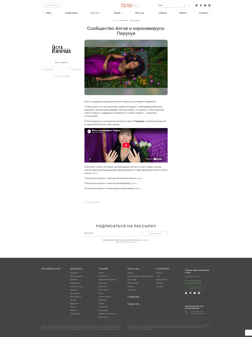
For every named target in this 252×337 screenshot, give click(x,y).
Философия (103, 310)
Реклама (159, 283)
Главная (115, 20)
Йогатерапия (75, 293)
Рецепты (130, 286)
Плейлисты (103, 300)
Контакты (159, 286)
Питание (73, 310)
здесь (95, 173)
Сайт (158, 276)
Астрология (103, 276)
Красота (73, 300)
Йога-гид (139, 13)
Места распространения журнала (140, 276)
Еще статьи (103, 283)
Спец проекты (75, 314)
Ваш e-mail (88, 233)
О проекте (203, 13)
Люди (101, 293)
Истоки (101, 273)
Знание (117, 13)
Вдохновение (104, 317)
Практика (94, 13)
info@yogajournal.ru (192, 276)
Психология (103, 307)
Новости (183, 13)
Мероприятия (161, 280)
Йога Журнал (61, 62)
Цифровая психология (107, 314)
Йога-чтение (103, 290)
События (163, 13)
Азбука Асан (132, 290)
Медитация (74, 304)
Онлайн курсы (71, 13)
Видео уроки (75, 283)
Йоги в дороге (75, 297)
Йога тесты (103, 286)
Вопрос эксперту (76, 286)
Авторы (130, 273)
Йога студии (132, 280)
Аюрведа (73, 280)
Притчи (101, 304)
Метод (72, 307)
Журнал (159, 273)
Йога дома (74, 273)
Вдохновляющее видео (107, 280)
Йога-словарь (132, 283)
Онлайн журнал (105, 297)
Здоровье (73, 290)
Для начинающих (76, 276)
